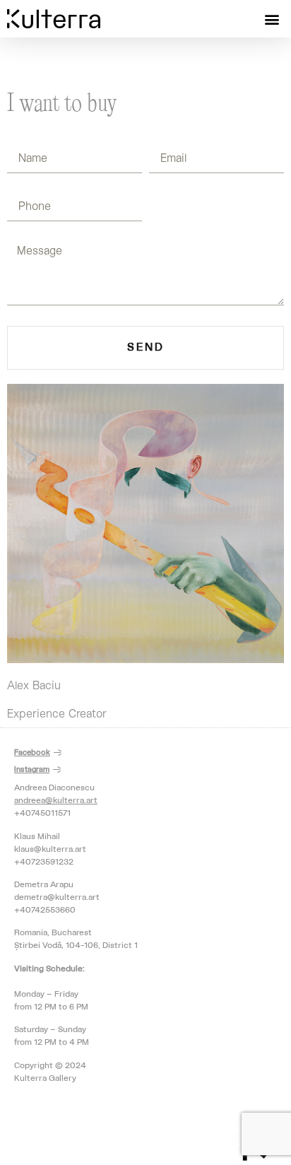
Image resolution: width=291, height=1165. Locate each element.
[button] (272, 18)
